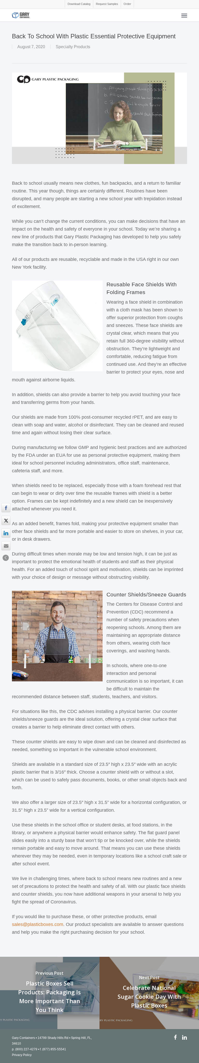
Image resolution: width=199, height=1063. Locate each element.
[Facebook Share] (6, 507)
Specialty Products (73, 47)
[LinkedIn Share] (6, 533)
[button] (184, 15)
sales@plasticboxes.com (37, 924)
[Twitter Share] (6, 520)
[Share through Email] (6, 546)
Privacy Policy (22, 1055)
